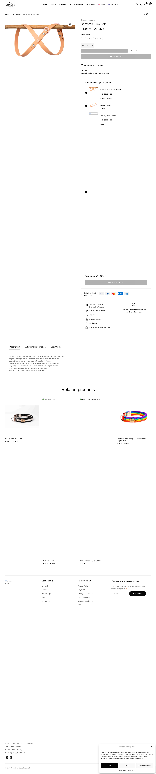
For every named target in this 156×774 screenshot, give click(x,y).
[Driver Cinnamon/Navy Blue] (97, 478)
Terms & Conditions (85, 601)
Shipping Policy (84, 597)
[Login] (141, 4)
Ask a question (89, 65)
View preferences (144, 765)
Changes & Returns (85, 594)
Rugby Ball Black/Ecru (13, 439)
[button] (152, 747)
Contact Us (46, 601)
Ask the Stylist (47, 594)
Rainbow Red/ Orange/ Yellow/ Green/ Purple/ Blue (131, 440)
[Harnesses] (147, 14)
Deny (127, 765)
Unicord (45, 586)
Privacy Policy (131, 770)
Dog (12, 14)
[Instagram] (11, 757)
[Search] (137, 4)
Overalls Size (85, 34)
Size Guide (90, 4)
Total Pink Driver (105, 105)
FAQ (79, 605)
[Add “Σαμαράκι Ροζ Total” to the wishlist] (130, 50)
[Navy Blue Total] (59, 478)
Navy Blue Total (48, 561)
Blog (43, 597)
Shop (52, 4)
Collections (78, 4)
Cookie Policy (122, 770)
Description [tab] (14, 347)
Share (102, 65)
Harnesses (20, 14)
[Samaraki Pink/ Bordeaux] (150, 14)
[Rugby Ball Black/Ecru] (22, 417)
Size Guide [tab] (56, 347)
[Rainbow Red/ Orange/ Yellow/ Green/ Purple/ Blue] (134, 417)
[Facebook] (7, 757)
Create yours (64, 4)
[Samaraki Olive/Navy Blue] (144, 14)
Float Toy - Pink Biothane (108, 116)
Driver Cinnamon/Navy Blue (90, 561)
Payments (82, 590)
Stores (44, 590)
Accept (109, 765)
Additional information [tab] (35, 347)
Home (45, 4)
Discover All (93, 73)
